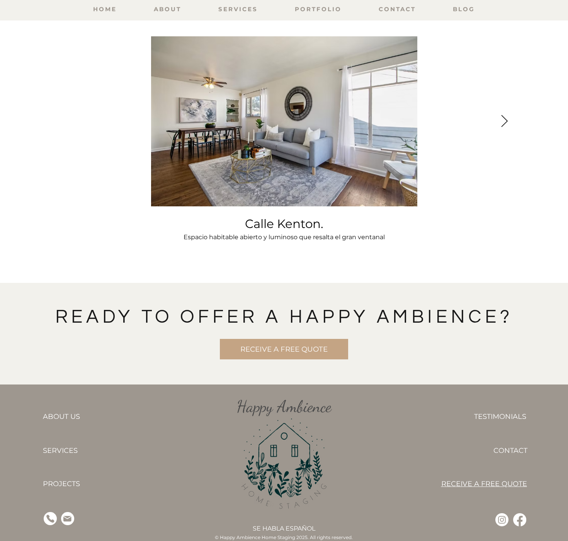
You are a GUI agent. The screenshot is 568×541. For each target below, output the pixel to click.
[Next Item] (504, 121)
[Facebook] (519, 519)
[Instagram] (501, 519)
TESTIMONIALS (500, 416)
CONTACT (510, 450)
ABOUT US (61, 416)
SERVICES (60, 450)
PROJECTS (61, 484)
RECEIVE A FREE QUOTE (484, 484)
